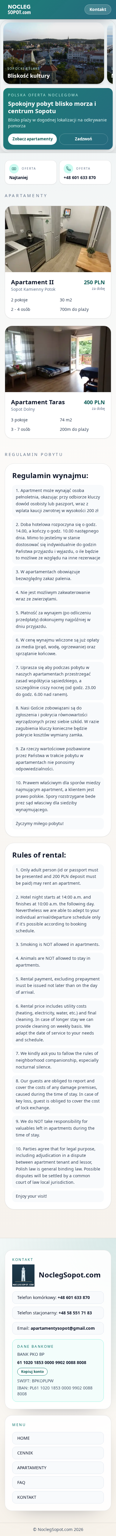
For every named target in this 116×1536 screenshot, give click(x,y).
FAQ (21, 1482)
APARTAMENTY (31, 1467)
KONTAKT (26, 1497)
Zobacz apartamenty (32, 139)
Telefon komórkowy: (53, 1297)
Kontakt (98, 9)
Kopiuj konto (32, 1371)
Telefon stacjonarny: (54, 1313)
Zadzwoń (83, 139)
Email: (56, 1328)
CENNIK (25, 1453)
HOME (23, 1438)
